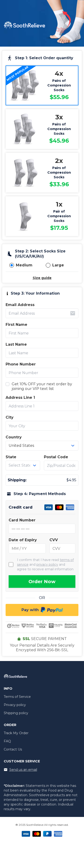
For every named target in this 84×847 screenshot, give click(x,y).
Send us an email (23, 770)
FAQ (7, 741)
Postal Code (56, 457)
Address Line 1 (20, 397)
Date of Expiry (23, 540)
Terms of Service (17, 697)
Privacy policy (15, 705)
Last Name (16, 344)
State (11, 457)
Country (14, 437)
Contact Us (13, 749)
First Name (16, 324)
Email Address (20, 305)
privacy (47, 564)
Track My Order (16, 733)
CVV (53, 540)
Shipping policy (16, 713)
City (10, 417)
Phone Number (21, 364)
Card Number (22, 520)
